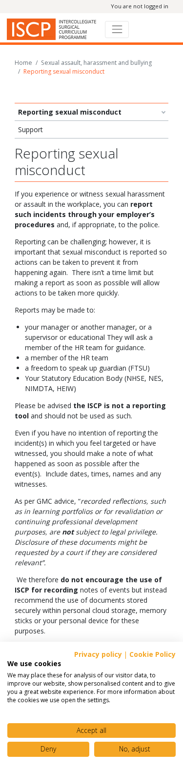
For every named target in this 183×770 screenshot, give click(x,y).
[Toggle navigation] (117, 29)
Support (30, 129)
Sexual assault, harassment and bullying (96, 63)
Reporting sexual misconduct (70, 112)
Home (23, 63)
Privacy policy (98, 654)
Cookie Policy (152, 654)
